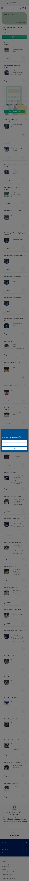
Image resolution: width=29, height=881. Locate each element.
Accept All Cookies (14, 444)
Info (19, 437)
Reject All (15, 448)
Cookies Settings (14, 441)
